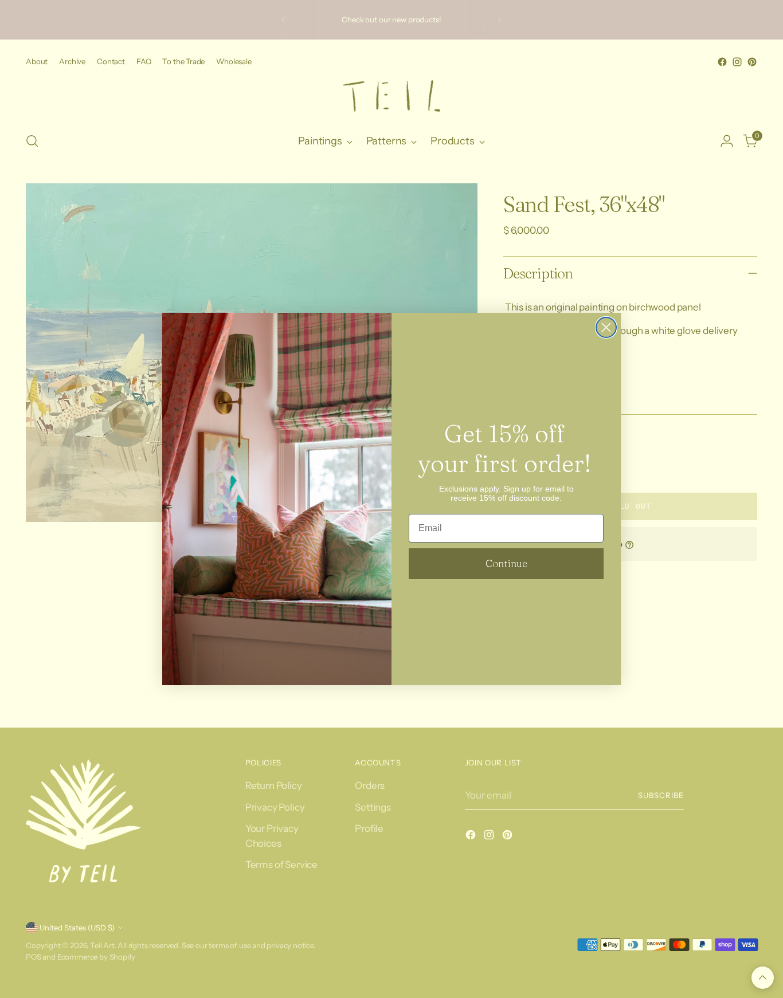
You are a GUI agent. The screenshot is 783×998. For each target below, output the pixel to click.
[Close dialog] (606, 327)
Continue (506, 563)
